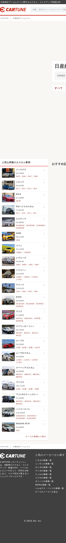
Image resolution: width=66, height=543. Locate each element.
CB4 (36, 291)
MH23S (19, 401)
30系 (31, 389)
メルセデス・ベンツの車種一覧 (49, 488)
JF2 (23, 213)
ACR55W (30, 225)
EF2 (23, 189)
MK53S (36, 374)
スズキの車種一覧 (43, 478)
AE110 (35, 333)
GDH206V (31, 418)
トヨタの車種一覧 (43, 460)
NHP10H (28, 318)
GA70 (37, 348)
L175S (19, 362)
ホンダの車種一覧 (43, 467)
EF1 (18, 189)
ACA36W (30, 304)
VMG (24, 265)
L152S (26, 360)
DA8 (36, 176)
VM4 (18, 265)
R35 (18, 430)
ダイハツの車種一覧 (44, 481)
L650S (19, 277)
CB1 (18, 291)
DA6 (24, 176)
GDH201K (20, 416)
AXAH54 (19, 306)
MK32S (19, 374)
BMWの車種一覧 (42, 485)
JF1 (17, 213)
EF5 (35, 189)
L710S (19, 279)
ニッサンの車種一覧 (44, 464)
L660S (26, 277)
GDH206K (20, 418)
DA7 (30, 176)
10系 (18, 389)
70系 (18, 348)
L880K (19, 252)
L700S (34, 277)
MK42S (28, 374)
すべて (59, 88)
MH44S (19, 404)
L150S (19, 360)
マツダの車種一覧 (43, 471)
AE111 (18, 335)
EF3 (29, 189)
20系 (24, 389)
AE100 (19, 333)
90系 (31, 348)
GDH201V (31, 416)
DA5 (18, 176)
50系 (37, 389)
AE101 (27, 333)
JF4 (34, 213)
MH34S (28, 401)
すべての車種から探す (36, 436)
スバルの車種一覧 (43, 474)
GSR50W (40, 225)
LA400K (27, 252)
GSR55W (20, 228)
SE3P (18, 201)
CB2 (24, 291)
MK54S (19, 377)
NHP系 (37, 318)
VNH (37, 265)
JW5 (18, 240)
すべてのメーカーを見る (46, 492)
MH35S (36, 401)
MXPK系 (19, 321)
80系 (24, 348)
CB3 (30, 291)
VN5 (30, 265)
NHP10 (19, 318)
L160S (34, 360)
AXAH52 (39, 304)
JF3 (29, 213)
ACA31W (20, 304)
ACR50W (20, 225)
